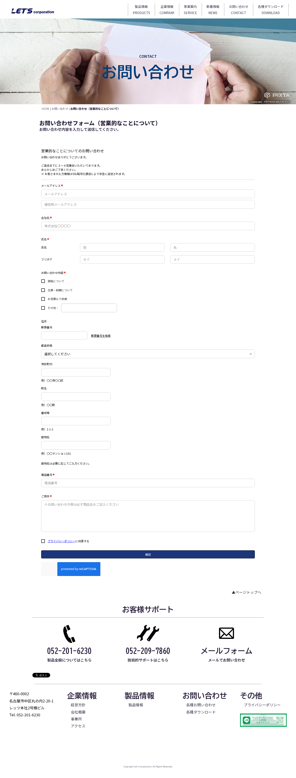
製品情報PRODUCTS (141, 9)
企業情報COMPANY (167, 9)
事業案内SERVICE (190, 9)
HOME (45, 108)
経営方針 (78, 705)
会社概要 (78, 712)
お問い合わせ (60, 108)
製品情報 (135, 705)
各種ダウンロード (201, 712)
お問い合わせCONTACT (238, 9)
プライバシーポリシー (262, 705)
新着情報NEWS (213, 9)
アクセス (78, 726)
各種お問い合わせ (201, 705)
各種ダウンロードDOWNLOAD (271, 9)
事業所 (76, 719)
